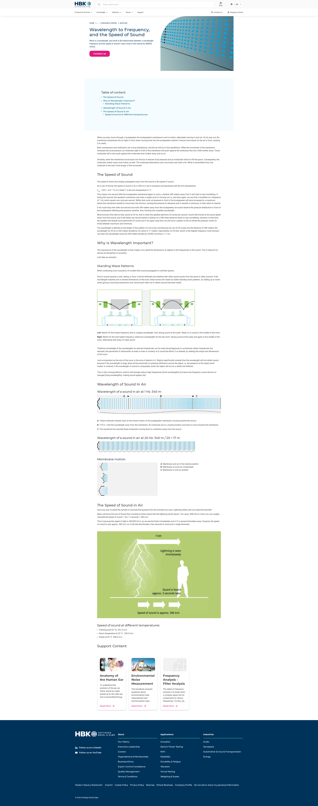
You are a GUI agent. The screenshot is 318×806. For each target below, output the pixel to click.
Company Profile (183, 785)
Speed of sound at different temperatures (126, 114)
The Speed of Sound (113, 97)
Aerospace (208, 747)
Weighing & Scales (169, 776)
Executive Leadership (129, 747)
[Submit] (99, 4)
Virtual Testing (167, 771)
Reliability (165, 757)
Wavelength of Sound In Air (117, 108)
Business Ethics (126, 762)
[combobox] (155, 4)
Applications (167, 734)
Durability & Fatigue (170, 762)
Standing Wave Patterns (117, 104)
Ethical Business (165, 785)
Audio (206, 742)
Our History (123, 742)
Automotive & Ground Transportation (222, 752)
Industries (208, 734)
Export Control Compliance (131, 766)
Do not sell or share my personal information (216, 785)
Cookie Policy (121, 785)
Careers (122, 752)
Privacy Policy (137, 785)
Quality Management (128, 771)
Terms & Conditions (127, 776)
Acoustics (165, 742)
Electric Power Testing (171, 747)
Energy (207, 757)
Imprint (109, 785)
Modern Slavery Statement (88, 785)
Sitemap (150, 785)
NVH (162, 752)
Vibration (165, 766)
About (121, 734)
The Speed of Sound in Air (116, 111)
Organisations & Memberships (133, 757)
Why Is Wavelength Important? (119, 101)
